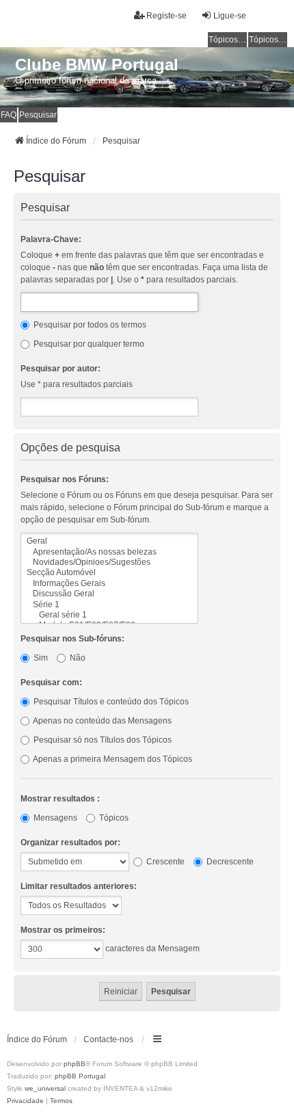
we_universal (45, 1088)
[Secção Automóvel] (109, 573)
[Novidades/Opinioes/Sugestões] (109, 562)
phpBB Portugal (80, 1076)
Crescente (164, 861)
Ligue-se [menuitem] (229, 16)
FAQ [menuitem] (8, 115)
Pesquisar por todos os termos (88, 325)
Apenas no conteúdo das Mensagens (101, 721)
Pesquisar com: (51, 682)
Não (76, 658)
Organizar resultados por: (70, 842)
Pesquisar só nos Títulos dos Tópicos (101, 740)
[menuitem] (25, 1101)
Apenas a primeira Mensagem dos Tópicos (111, 759)
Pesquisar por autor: (61, 368)
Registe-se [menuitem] (166, 16)
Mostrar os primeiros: (63, 930)
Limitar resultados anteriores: (79, 886)
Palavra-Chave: (51, 239)
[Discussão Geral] (109, 594)
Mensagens (54, 818)
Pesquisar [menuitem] (38, 115)
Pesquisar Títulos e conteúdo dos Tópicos (110, 701)
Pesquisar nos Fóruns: (65, 479)
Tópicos (113, 818)
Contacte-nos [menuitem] (108, 1039)
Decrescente (229, 861)
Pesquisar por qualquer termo (87, 344)
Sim (39, 658)
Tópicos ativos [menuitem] (268, 39)
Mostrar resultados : (60, 799)
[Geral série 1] (109, 615)
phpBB (74, 1063)
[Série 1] (109, 605)
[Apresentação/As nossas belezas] (109, 552)
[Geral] (109, 541)
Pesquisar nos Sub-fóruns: (72, 639)
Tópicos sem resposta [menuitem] (228, 39)
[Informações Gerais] (109, 584)
